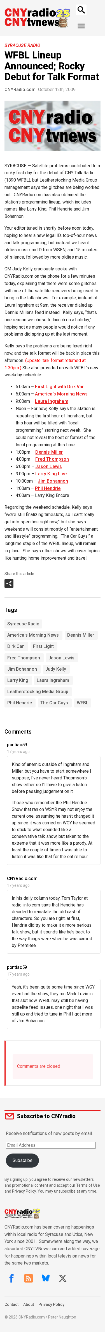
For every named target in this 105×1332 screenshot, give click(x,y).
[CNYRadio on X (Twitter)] (63, 1278)
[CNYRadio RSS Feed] (29, 1278)
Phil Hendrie (47, 488)
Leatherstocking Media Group (37, 691)
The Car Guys (54, 702)
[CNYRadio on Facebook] (11, 1278)
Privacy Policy (51, 1304)
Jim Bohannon (53, 481)
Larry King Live (50, 473)
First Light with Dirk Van (60, 386)
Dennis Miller (49, 452)
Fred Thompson (52, 459)
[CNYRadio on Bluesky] (46, 1278)
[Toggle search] (81, 9)
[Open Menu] (81, 26)
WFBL (82, 702)
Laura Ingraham (51, 401)
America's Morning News (33, 635)
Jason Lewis (48, 466)
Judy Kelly (55, 669)
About (28, 1304)
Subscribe (22, 1160)
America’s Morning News (61, 394)
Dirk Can (16, 646)
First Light (43, 646)
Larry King (17, 680)
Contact (11, 1304)
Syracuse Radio (22, 45)
